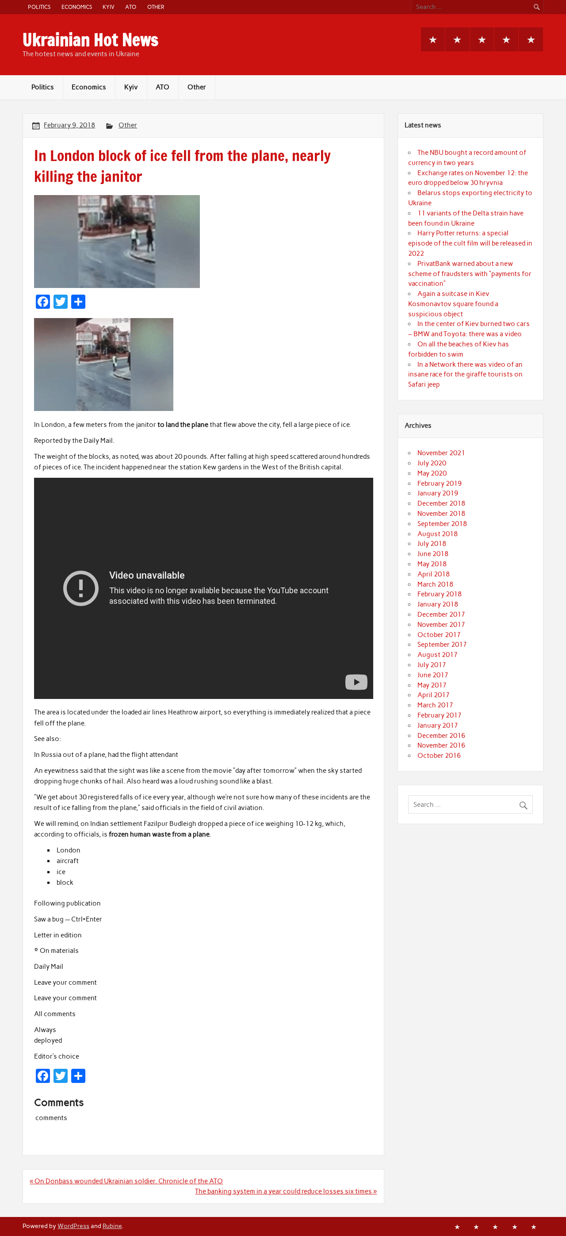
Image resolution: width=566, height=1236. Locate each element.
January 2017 (437, 725)
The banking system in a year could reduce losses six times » (286, 1191)
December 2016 (441, 736)
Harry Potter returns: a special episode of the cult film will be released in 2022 (470, 243)
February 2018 (439, 594)
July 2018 (431, 544)
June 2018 (432, 554)
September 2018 (442, 524)
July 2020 (431, 463)
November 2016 (441, 745)
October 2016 (439, 756)
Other (155, 7)
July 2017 (431, 665)
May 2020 (432, 473)
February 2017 (439, 715)
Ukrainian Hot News (90, 40)
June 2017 (432, 675)
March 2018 (435, 584)
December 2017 (441, 614)
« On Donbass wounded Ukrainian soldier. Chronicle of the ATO (126, 1181)
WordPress (73, 1225)
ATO (130, 7)
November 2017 (441, 625)
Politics (39, 7)
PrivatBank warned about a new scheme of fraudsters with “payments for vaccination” (470, 274)
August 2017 (437, 655)
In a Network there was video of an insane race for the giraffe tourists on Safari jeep (465, 375)
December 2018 (441, 503)
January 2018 (437, 604)
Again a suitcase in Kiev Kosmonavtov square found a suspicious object (453, 304)
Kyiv (109, 7)
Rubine (112, 1225)
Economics (76, 7)
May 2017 (432, 685)
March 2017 (435, 705)
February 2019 (439, 483)
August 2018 (437, 534)
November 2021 (441, 453)
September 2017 (442, 645)
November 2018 (441, 514)
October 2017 (439, 635)
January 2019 (437, 493)
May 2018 (432, 564)
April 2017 (433, 695)
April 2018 (433, 574)
